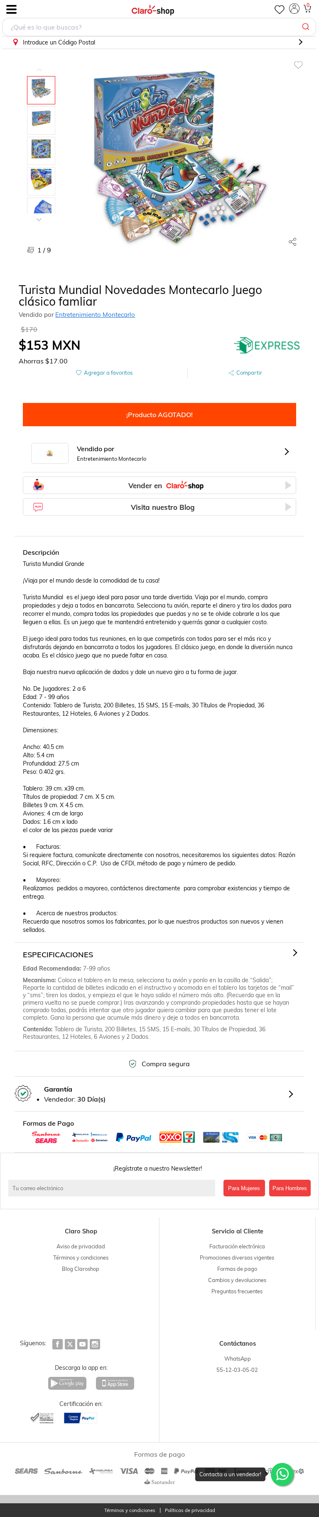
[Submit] (307, 27)
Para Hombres (289, 1188)
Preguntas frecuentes (237, 1291)
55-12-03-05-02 (237, 1369)
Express (267, 345)
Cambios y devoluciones (237, 1280)
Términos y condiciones (80, 1257)
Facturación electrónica (237, 1246)
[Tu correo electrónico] (113, 1188)
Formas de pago (237, 1268)
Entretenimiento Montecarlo (95, 315)
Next (39, 213)
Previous (39, 63)
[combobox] (159, 27)
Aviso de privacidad (80, 1246)
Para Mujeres (244, 1188)
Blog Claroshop (80, 1268)
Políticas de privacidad (190, 1510)
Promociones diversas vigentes (237, 1257)
